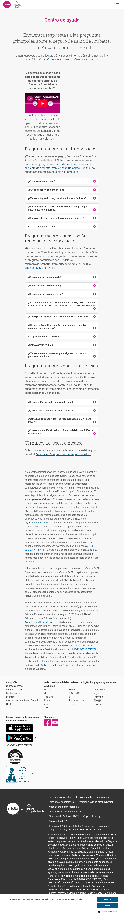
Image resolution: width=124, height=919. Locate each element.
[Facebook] (47, 722)
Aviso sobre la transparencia (64, 806)
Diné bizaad (99, 689)
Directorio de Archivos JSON (64, 816)
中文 (46, 693)
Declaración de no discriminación (96, 802)
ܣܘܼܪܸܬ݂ (72, 704)
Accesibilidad (56, 821)
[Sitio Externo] (19, 774)
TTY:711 (48, 267)
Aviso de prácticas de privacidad (93, 797)
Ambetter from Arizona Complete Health (23, 702)
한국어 (72, 696)
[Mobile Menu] (117, 4)
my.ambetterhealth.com (37, 522)
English (48, 689)
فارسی (47, 704)
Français (98, 696)
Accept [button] (107, 906)
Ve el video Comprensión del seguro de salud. (63, 454)
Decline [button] (107, 900)
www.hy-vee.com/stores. (40, 499)
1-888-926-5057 (78, 649)
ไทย (46, 707)
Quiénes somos (14, 686)
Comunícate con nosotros (54, 59)
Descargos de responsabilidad (65, 811)
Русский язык (77, 700)
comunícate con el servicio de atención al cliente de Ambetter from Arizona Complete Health (61, 166)
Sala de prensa (14, 689)
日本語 (97, 700)
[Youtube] (55, 722)
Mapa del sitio (90, 816)
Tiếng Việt (74, 693)
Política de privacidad (60, 797)
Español (73, 689)
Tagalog (48, 696)
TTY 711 (41, 549)
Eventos (10, 696)
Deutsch (48, 700)
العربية (96, 693)
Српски (97, 704)
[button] (107, 911)
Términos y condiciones (61, 802)
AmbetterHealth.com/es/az (39, 622)
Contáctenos (13, 693)
